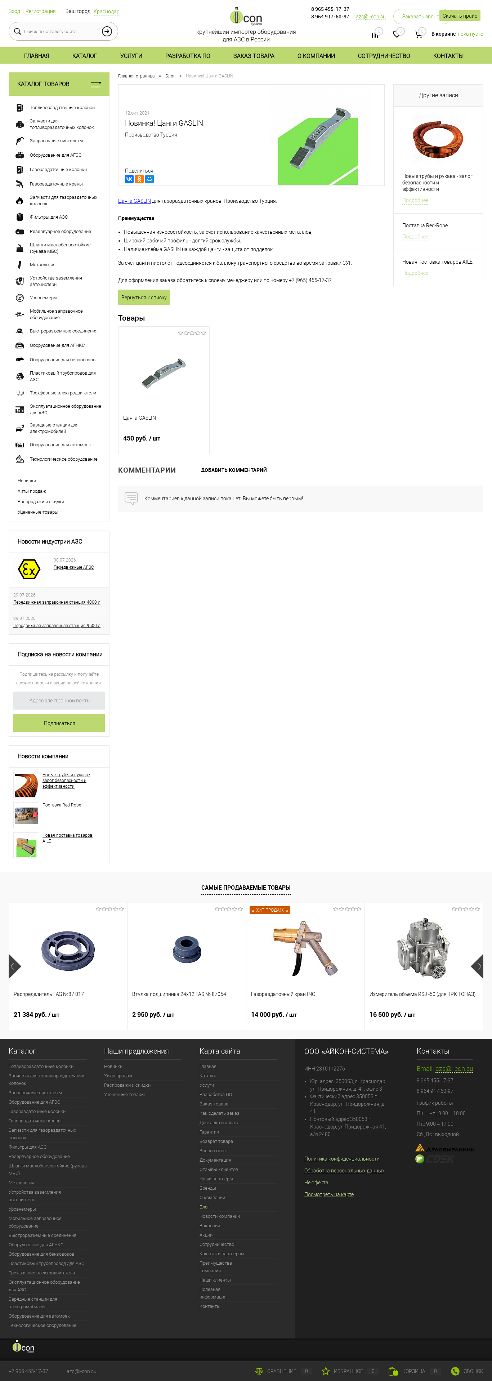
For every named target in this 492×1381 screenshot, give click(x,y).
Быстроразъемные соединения (42, 1235)
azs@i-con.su (371, 16)
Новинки (27, 480)
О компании (316, 56)
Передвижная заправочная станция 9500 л (56, 625)
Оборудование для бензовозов (41, 1254)
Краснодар (107, 11)
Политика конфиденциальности (342, 1159)
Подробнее (415, 200)
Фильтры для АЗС (27, 1147)
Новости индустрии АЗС (50, 541)
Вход (14, 11)
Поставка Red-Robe (62, 805)
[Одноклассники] (139, 179)
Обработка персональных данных (344, 1171)
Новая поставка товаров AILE (68, 838)
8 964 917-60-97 (330, 16)
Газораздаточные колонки (37, 1111)
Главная (36, 56)
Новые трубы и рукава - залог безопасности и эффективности (66, 780)
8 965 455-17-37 (330, 8)
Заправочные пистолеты (35, 1092)
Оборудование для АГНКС (36, 1244)
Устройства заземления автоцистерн (35, 1195)
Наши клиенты (215, 1280)
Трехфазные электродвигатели (42, 1272)
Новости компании (43, 756)
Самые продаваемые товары (246, 887)
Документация (215, 1160)
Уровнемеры (22, 1209)
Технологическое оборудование (42, 1325)
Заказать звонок (422, 16)
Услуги (131, 56)
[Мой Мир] (149, 179)
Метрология (21, 1182)
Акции (206, 1235)
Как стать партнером (222, 1253)
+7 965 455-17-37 (28, 1371)
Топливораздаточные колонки (41, 1066)
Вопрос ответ (214, 1150)
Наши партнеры (216, 1178)
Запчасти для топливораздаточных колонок (46, 1079)
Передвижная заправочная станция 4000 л (56, 602)
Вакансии (210, 1225)
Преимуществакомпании (216, 1266)
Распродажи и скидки (41, 501)
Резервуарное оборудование (39, 1156)
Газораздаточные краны (35, 1120)
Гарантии (209, 1132)
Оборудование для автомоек (39, 1316)
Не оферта (316, 1182)
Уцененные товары (38, 512)
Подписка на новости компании (60, 654)
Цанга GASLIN (134, 201)
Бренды (208, 1188)
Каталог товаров (43, 84)
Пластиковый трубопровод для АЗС (46, 1263)
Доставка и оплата (220, 1122)
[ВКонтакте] (129, 179)
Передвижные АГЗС (74, 567)
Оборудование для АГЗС (34, 1102)
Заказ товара (253, 56)
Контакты (448, 56)
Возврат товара (216, 1141)
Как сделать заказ (220, 1113)
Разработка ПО (187, 56)
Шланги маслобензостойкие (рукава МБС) (48, 1169)
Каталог (84, 56)
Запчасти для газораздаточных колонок (42, 1133)
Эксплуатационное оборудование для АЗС (44, 1285)
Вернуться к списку (144, 297)
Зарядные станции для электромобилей (33, 1302)
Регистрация (41, 11)
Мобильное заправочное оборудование (35, 1222)
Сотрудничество (384, 56)
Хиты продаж (32, 491)
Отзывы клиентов (219, 1169)
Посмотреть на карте (329, 1194)
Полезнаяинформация (213, 1293)
